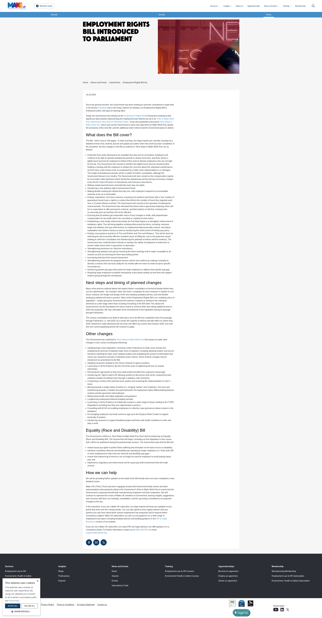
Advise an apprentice (227, 581)
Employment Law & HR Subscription (288, 576)
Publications (63, 576)
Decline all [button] (30, 606)
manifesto (102, 108)
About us (239, 6)
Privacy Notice (47, 605)
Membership (300, 6)
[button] (21, 611)
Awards (54, 15)
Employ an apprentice (228, 576)
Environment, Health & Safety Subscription (291, 581)
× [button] (37, 581)
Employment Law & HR (15, 571)
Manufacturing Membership (284, 571)
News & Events (270, 6)
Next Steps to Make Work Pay (130, 340)
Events (162, 15)
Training (286, 6)
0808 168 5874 (142, 530)
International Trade (120, 585)
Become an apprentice (228, 571)
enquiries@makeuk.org (96, 533)
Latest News (114, 82)
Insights (226, 6)
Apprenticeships (226, 566)
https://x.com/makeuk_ (295, 609)
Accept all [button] (12, 606)
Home (85, 82)
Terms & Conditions (65, 605)
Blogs (61, 571)
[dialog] (21, 596)
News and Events (99, 82)
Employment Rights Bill (134, 116)
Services (213, 6)
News (268, 15)
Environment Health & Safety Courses (182, 576)
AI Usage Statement (86, 605)
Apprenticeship (253, 6)
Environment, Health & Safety (18, 576)
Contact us (102, 605)
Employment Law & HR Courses (179, 571)
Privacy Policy (14, 601)
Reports (61, 581)
